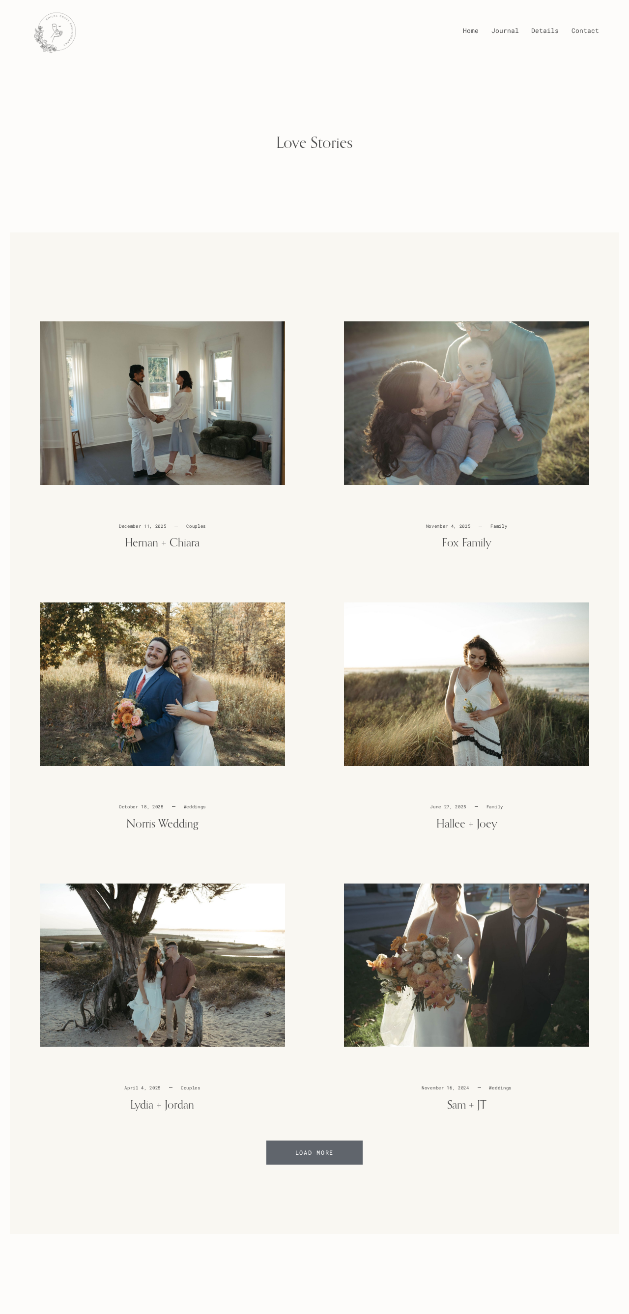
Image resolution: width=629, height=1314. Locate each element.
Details (545, 30)
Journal (505, 30)
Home (471, 30)
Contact (585, 30)
